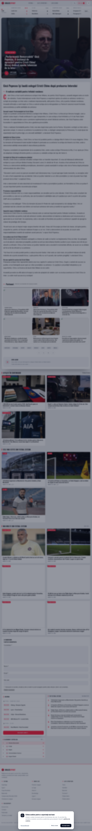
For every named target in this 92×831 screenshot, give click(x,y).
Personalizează (25, 825)
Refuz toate (54, 825)
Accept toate (66, 825)
